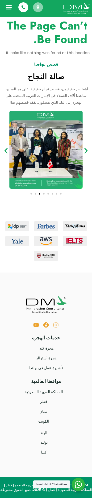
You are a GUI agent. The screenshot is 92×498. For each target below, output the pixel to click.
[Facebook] (46, 325)
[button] (9, 7)
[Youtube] (36, 325)
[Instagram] (56, 325)
